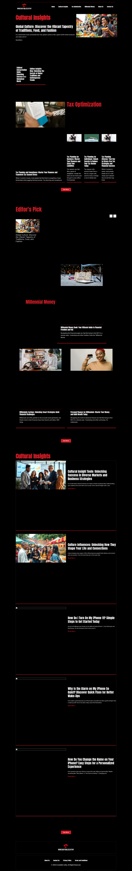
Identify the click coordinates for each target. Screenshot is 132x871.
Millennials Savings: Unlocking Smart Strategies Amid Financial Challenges (39, 413)
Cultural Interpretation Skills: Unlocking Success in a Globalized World (22, 74)
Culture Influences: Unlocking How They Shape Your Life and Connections (92, 546)
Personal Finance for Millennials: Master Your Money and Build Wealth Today (90, 413)
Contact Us (110, 7)
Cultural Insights (63, 7)
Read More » (19, 40)
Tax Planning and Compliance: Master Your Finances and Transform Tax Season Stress (36, 173)
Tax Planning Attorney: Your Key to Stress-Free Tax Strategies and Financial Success (108, 161)
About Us (100, 7)
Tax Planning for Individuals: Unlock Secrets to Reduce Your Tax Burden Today (91, 161)
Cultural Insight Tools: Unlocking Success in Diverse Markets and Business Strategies (87, 475)
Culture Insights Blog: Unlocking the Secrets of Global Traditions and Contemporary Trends (37, 74)
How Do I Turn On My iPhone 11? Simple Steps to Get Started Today (91, 620)
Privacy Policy (67, 860)
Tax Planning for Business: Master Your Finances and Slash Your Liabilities (73, 161)
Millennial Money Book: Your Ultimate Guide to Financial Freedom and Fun (81, 328)
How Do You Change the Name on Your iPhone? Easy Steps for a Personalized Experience (91, 763)
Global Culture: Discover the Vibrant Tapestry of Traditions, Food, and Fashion (44, 28)
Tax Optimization (76, 7)
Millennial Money (90, 7)
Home (53, 7)
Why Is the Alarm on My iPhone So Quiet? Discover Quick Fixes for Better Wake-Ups (91, 692)
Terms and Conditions (81, 860)
